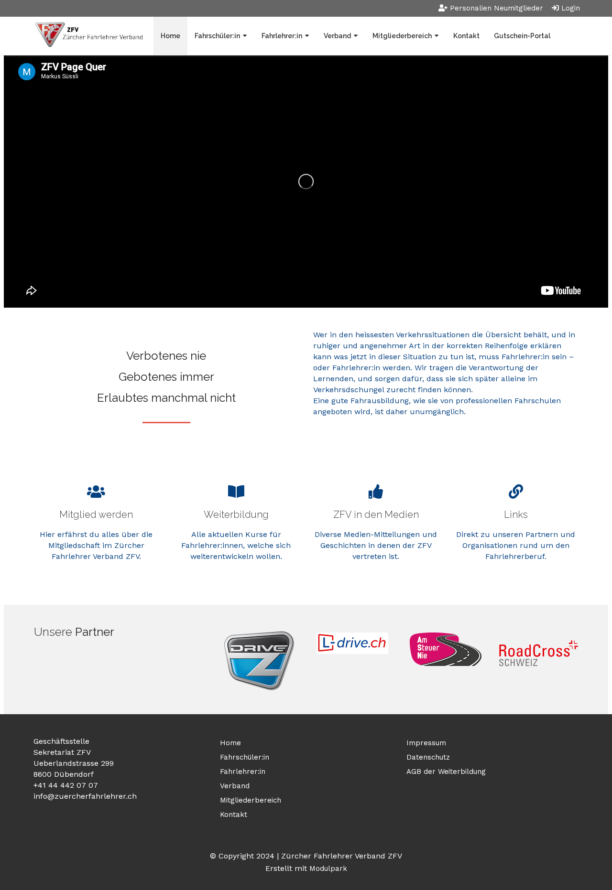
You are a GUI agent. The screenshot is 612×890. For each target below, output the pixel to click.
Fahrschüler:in (217, 36)
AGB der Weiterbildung (446, 771)
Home (170, 36)
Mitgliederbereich (402, 36)
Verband (337, 36)
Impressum (426, 743)
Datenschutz (428, 757)
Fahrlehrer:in (282, 36)
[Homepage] (87, 35)
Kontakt (466, 36)
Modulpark (328, 868)
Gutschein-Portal (522, 36)
